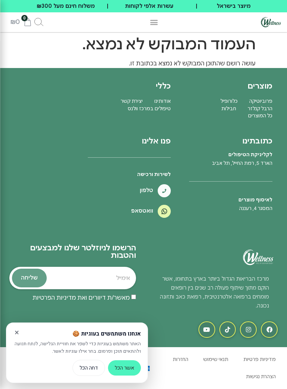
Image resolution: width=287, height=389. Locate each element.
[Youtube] (206, 329)
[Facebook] (269, 329)
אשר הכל (124, 368)
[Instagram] (248, 329)
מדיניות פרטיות (259, 359)
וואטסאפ (142, 210)
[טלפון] (164, 190)
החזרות (180, 359)
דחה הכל (89, 368)
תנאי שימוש (215, 359)
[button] (154, 22)
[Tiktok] (227, 329)
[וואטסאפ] (164, 211)
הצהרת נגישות (261, 376)
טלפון (146, 190)
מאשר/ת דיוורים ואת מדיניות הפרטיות (81, 298)
